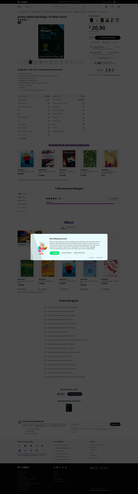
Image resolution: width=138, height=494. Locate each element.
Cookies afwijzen (66, 252)
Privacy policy (99, 257)
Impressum (92, 257)
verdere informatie (79, 252)
